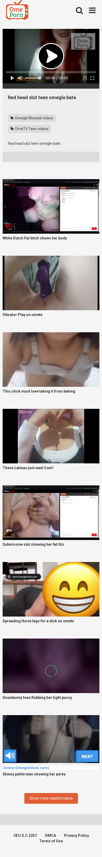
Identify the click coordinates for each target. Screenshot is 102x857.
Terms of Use (51, 841)
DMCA (50, 835)
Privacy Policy (76, 835)
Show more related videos (51, 798)
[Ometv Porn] (17, 11)
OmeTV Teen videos (31, 129)
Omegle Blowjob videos (33, 118)
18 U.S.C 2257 (25, 835)
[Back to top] (92, 846)
